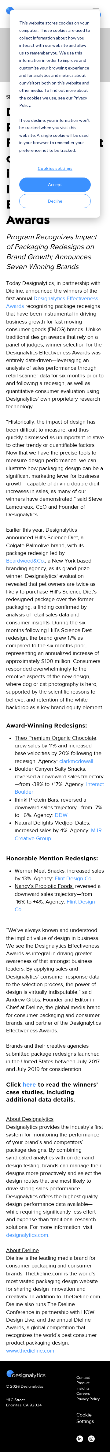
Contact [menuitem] (83, 1377)
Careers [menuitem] (83, 1393)
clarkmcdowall (76, 761)
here (29, 1084)
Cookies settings (55, 168)
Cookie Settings (85, 1418)
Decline (55, 201)
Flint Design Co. (74, 878)
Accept (55, 184)
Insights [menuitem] (83, 1388)
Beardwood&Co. (25, 561)
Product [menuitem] (83, 1382)
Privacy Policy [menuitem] (88, 1399)
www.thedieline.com (30, 1351)
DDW (61, 815)
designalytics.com (27, 1235)
